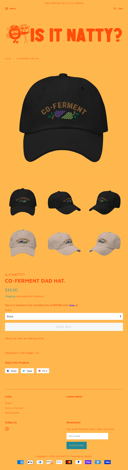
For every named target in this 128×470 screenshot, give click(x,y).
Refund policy (12, 412)
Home (8, 58)
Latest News (74, 396)
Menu (12, 8)
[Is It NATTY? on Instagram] (7, 429)
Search (8, 403)
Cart (120, 8)
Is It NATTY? (62, 456)
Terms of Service (14, 407)
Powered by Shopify (81, 456)
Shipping (10, 296)
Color (8, 310)
